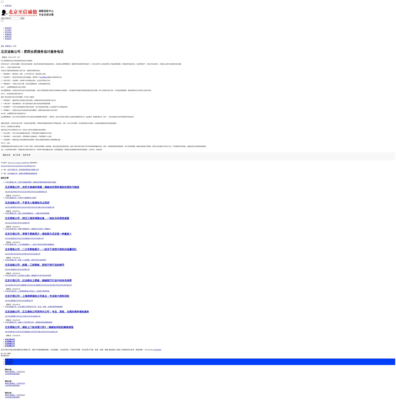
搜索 (22, 18)
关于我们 (8, 30)
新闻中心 (8, 46)
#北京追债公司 (24, 223)
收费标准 (8, 34)
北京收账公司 (10, 346)
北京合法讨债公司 (6, 166)
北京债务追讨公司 (29, 166)
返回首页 (8, 28)
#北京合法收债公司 (51, 332)
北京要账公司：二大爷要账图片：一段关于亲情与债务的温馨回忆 (41, 249)
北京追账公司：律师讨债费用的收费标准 (22, 173)
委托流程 (8, 32)
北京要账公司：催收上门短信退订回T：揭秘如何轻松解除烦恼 (39, 327)
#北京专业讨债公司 (12, 192)
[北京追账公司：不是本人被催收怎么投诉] (20, 198)
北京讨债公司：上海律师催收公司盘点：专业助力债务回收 (37, 296)
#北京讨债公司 (10, 254)
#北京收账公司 (49, 207)
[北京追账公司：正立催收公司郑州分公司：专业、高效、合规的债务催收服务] (34, 307)
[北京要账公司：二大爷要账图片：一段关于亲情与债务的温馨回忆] (29, 244)
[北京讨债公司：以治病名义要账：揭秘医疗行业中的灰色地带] (28, 275)
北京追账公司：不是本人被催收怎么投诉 (27, 202)
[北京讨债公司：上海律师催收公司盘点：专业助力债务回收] (27, 291)
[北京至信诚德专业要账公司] (27, 16)
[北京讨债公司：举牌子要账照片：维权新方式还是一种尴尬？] (28, 229)
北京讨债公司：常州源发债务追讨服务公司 (23, 170)
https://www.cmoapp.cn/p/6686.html (18, 163)
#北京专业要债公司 (12, 207)
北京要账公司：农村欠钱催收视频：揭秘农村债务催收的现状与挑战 (42, 187)
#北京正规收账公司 (26, 238)
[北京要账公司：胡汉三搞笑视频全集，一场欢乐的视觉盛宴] (27, 213)
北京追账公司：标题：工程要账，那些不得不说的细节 (34, 265)
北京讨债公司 (10, 339)
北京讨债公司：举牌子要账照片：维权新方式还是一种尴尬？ (38, 233)
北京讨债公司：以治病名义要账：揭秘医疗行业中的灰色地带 (38, 280)
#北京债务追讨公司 (12, 332)
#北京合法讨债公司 (26, 192)
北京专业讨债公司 (18, 166)
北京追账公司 (44, 77)
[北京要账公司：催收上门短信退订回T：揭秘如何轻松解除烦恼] (28, 322)
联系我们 (8, 39)
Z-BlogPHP (157, 350)
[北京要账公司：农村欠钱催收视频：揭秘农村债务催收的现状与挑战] (30, 182)
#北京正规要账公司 (23, 285)
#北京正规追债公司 (40, 192)
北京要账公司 (10, 341)
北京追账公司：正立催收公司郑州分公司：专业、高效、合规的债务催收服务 (47, 311)
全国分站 (8, 5)
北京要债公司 (10, 344)
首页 (2, 46)
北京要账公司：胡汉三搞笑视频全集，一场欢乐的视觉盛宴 (37, 218)
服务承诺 (8, 36)
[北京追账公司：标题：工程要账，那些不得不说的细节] (25, 260)
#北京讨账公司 (38, 207)
